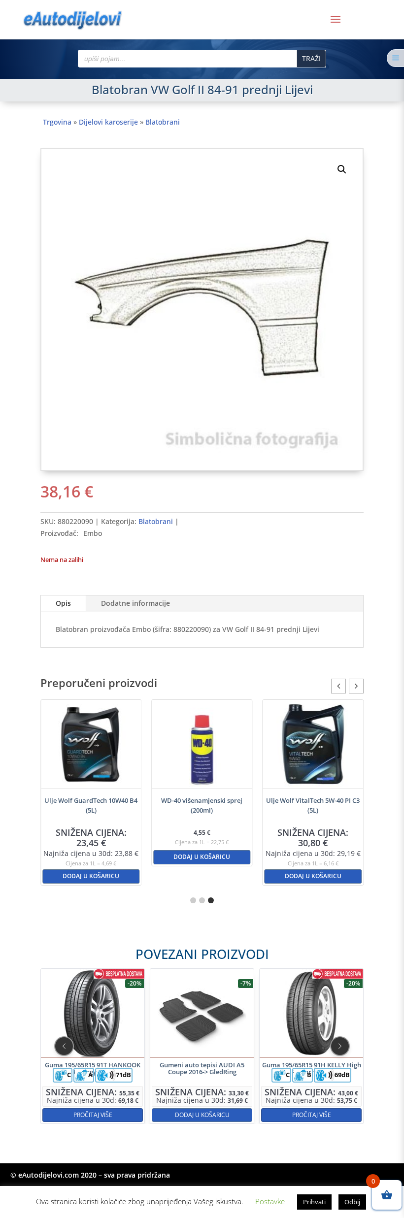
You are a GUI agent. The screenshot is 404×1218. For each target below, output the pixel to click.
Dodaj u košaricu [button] (91, 876)
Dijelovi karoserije (108, 122)
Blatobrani (162, 122)
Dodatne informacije (135, 603)
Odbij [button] (352, 1201)
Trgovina (57, 122)
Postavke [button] (270, 1201)
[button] (342, 169)
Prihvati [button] (314, 1201)
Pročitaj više (92, 1114)
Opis (63, 603)
